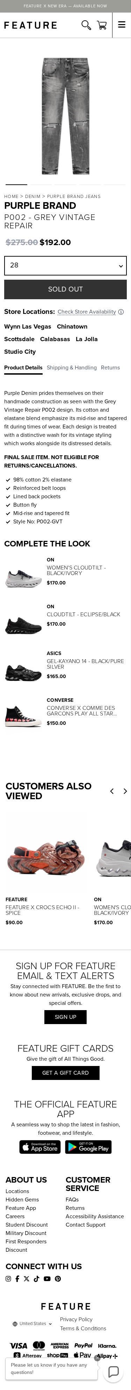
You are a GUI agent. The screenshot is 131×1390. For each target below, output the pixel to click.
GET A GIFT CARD (65, 1072)
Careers (15, 1216)
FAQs (72, 1199)
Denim (33, 196)
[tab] (25, 369)
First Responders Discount (26, 1245)
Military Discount (26, 1233)
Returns (75, 1208)
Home (11, 196)
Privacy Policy (76, 1319)
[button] (16, 184)
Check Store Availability (87, 311)
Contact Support (85, 1224)
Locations (17, 1191)
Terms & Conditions (83, 1328)
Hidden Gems (22, 1199)
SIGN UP (66, 1017)
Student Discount (27, 1224)
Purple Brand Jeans (74, 196)
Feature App (21, 1208)
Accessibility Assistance (95, 1216)
